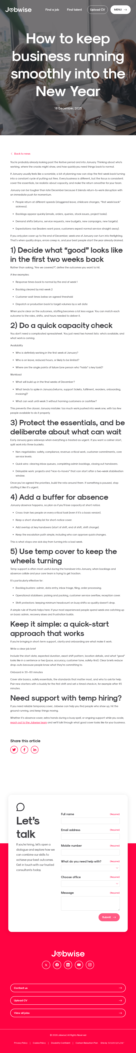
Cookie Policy (39, 1043)
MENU (118, 9)
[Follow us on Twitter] (46, 965)
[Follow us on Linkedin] (68, 965)
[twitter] (14, 750)
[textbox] (90, 821)
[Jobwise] (18, 9)
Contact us (21, 988)
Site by (113, 1043)
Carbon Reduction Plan (87, 1043)
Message (67, 892)
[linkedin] (34, 750)
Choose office (71, 877)
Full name (67, 814)
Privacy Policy (21, 1043)
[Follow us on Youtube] (79, 965)
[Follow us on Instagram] (90, 965)
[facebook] (24, 750)
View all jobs (22, 1013)
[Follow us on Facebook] (57, 965)
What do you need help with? (81, 861)
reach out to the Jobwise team (28, 722)
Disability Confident (60, 1043)
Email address (70, 830)
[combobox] (90, 868)
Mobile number (71, 845)
